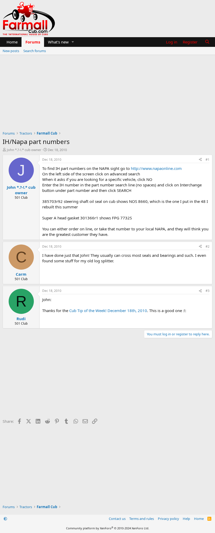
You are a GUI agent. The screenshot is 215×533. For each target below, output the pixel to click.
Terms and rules (141, 518)
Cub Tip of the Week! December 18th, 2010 (108, 310)
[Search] (207, 42)
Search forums (34, 50)
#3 (207, 290)
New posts (11, 50)
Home (12, 42)
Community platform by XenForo (107, 528)
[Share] (200, 160)
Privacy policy (168, 518)
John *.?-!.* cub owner (24, 149)
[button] (73, 42)
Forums (32, 42)
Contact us (117, 518)
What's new (58, 42)
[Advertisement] (107, 94)
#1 (207, 159)
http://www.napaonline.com (156, 168)
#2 (207, 246)
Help (186, 518)
